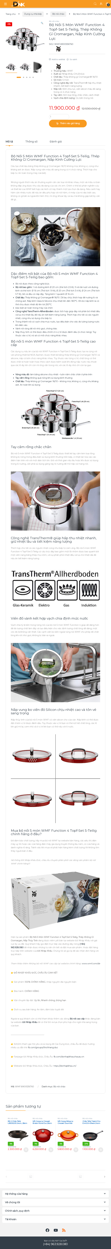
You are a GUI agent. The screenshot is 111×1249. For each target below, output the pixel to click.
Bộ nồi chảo (58, 14)
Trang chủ (11, 14)
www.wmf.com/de (91, 963)
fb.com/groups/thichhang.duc (43, 1047)
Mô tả (9, 141)
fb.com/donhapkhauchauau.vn (69, 1056)
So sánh (73, 59)
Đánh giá (56, 141)
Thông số (31, 141)
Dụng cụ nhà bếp (33, 14)
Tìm (95, 3)
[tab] (9, 142)
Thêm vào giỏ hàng (70, 123)
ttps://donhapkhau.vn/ (65, 1066)
